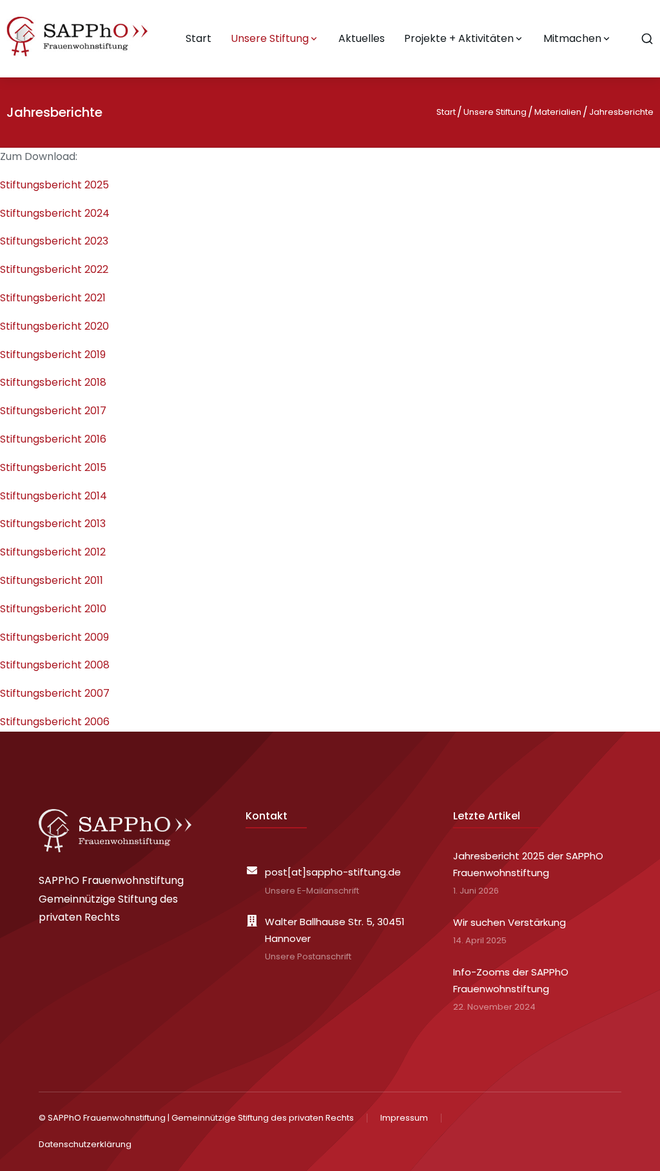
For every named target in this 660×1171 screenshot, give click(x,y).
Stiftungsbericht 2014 (53, 495)
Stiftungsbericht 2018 (53, 382)
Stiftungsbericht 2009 (54, 637)
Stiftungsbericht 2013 (53, 523)
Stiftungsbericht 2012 (53, 552)
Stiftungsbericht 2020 (54, 326)
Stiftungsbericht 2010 (53, 608)
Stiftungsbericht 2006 (55, 721)
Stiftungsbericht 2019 (53, 354)
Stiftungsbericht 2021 (53, 297)
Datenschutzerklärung (85, 1144)
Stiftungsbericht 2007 (55, 693)
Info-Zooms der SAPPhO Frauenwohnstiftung (510, 980)
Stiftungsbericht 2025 (54, 184)
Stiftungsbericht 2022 (54, 269)
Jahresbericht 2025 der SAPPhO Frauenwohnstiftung (528, 864)
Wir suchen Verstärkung (509, 922)
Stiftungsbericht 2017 (53, 410)
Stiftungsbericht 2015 (53, 467)
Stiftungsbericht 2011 (51, 580)
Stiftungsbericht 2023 (54, 241)
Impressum (404, 1118)
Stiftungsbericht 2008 (55, 664)
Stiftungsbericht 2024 (55, 213)
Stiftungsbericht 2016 (53, 439)
